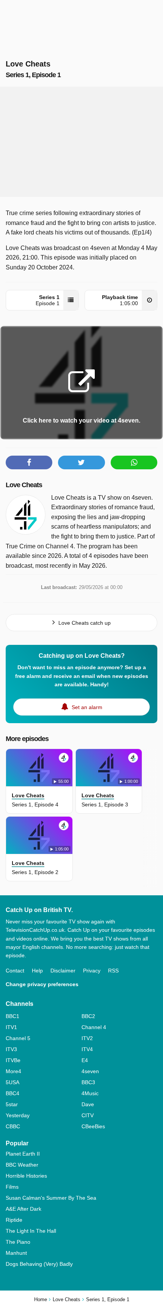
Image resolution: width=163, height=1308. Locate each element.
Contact (15, 971)
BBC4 (12, 1093)
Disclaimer (62, 971)
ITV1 (11, 1027)
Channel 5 (18, 1038)
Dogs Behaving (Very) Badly (39, 1264)
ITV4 (87, 1049)
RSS (113, 971)
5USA (12, 1082)
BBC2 (88, 1016)
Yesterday (18, 1115)
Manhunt (16, 1253)
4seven (90, 1071)
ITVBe (13, 1060)
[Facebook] (29, 462)
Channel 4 (94, 1027)
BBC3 (88, 1082)
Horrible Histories (26, 1176)
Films (12, 1187)
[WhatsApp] (134, 462)
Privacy (91, 971)
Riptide (14, 1220)
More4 (13, 1071)
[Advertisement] (81, 141)
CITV (88, 1115)
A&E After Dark (23, 1209)
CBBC (13, 1126)
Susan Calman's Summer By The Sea (51, 1198)
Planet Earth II (23, 1154)
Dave (88, 1104)
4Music (90, 1093)
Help (37, 971)
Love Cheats (24, 485)
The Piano (18, 1242)
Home (40, 1299)
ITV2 (87, 1038)
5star (12, 1104)
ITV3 (11, 1049)
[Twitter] (81, 462)
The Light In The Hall (31, 1231)
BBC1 (12, 1016)
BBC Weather (22, 1165)
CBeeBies (93, 1126)
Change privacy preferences (42, 984)
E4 (85, 1060)
